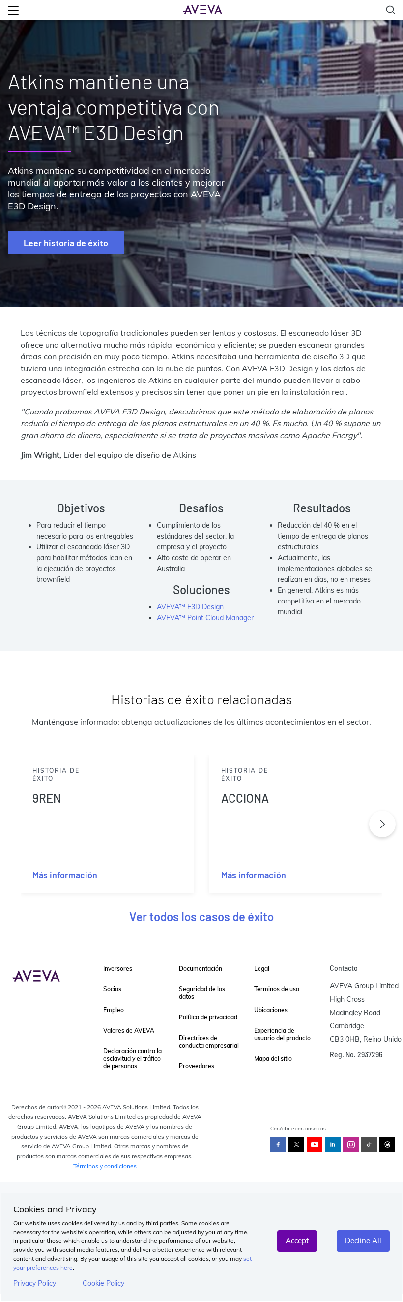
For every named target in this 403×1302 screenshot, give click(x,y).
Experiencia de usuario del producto (282, 1034)
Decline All (363, 1240)
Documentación (200, 968)
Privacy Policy (34, 1283)
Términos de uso (276, 989)
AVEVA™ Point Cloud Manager (205, 617)
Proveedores (196, 1066)
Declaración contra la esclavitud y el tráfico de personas (132, 1059)
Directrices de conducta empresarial (209, 1041)
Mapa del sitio (273, 1058)
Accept (297, 1240)
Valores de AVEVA (128, 1030)
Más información (64, 874)
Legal (261, 968)
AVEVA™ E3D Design (190, 607)
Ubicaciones (271, 1010)
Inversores (117, 968)
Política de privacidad (208, 1017)
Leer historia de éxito (66, 242)
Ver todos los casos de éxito (201, 916)
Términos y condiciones (105, 1166)
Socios (112, 989)
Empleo (113, 1010)
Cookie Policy (103, 1283)
